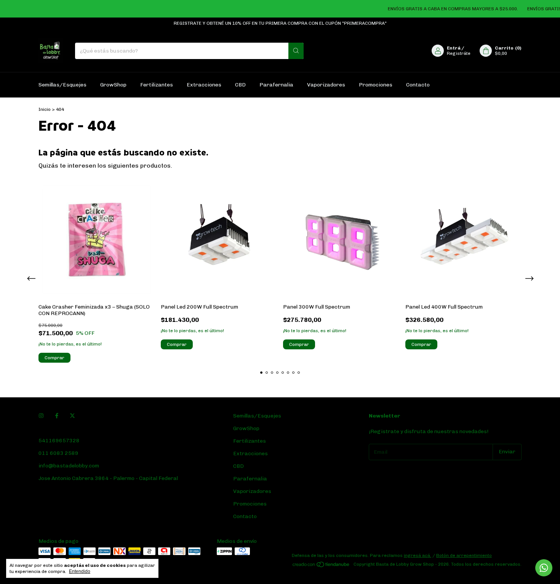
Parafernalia (276, 85)
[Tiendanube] (321, 566)
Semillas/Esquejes (62, 85)
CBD (240, 85)
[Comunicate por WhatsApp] (543, 567)
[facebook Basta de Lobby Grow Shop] (56, 416)
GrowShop (113, 85)
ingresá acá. (417, 555)
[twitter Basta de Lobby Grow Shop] (72, 416)
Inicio (44, 109)
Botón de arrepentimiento (464, 555)
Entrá (454, 48)
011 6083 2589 (58, 453)
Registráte (458, 53)
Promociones (375, 85)
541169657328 (59, 440)
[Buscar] (296, 51)
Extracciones (204, 85)
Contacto (418, 85)
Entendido (79, 571)
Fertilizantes (156, 85)
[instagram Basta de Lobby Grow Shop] (41, 416)
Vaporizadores (326, 85)
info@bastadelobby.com (68, 465)
